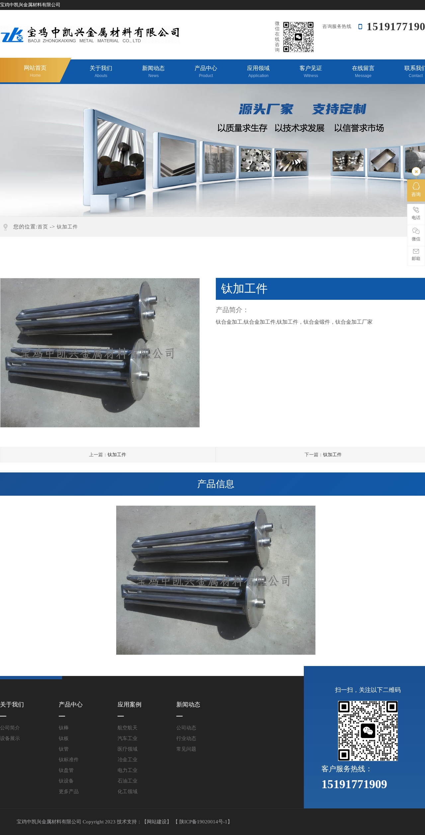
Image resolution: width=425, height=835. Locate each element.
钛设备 (66, 781)
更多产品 (69, 791)
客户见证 (310, 71)
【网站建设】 (157, 821)
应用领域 (258, 71)
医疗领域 (127, 749)
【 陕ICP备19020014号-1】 (202, 821)
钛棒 (64, 727)
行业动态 (186, 738)
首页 (43, 226)
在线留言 (363, 71)
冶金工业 (127, 759)
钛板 (64, 738)
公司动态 (186, 727)
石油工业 (127, 781)
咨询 (416, 194)
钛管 (64, 749)
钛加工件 (67, 226)
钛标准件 (69, 759)
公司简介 (10, 727)
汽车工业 (127, 738)
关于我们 (101, 71)
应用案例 (129, 704)
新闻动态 (153, 71)
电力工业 (127, 770)
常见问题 (186, 749)
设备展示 (10, 738)
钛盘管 (66, 770)
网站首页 (35, 71)
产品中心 (206, 71)
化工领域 (127, 791)
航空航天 (127, 727)
